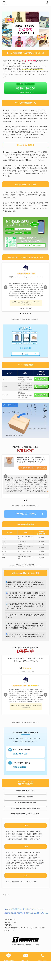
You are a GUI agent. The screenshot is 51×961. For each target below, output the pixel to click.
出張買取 (13, 913)
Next (45, 287)
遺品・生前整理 (34, 913)
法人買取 (26, 913)
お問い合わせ (44, 913)
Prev (5, 287)
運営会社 (25, 909)
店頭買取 (7, 913)
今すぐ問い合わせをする (25, 514)
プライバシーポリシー (35, 909)
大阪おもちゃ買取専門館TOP (13, 909)
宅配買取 (20, 913)
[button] (46, 547)
